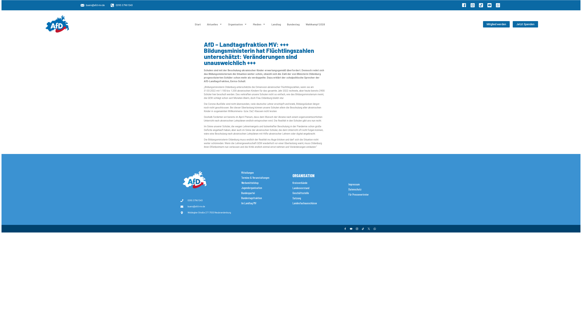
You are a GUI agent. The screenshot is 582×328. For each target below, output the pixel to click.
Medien (257, 24)
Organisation (235, 24)
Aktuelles (212, 24)
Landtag (276, 24)
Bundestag (293, 24)
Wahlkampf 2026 (315, 24)
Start (198, 24)
